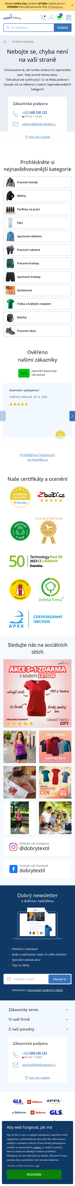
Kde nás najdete (39, 137)
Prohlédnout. (55, 6)
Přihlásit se (59, 979)
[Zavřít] (72, 5)
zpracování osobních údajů (45, 990)
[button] (72, 416)
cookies (37, 1147)
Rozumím (34, 1174)
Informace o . (37, 990)
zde (37, 1165)
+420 (34, 112)
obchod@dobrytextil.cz (39, 124)
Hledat (62, 28)
